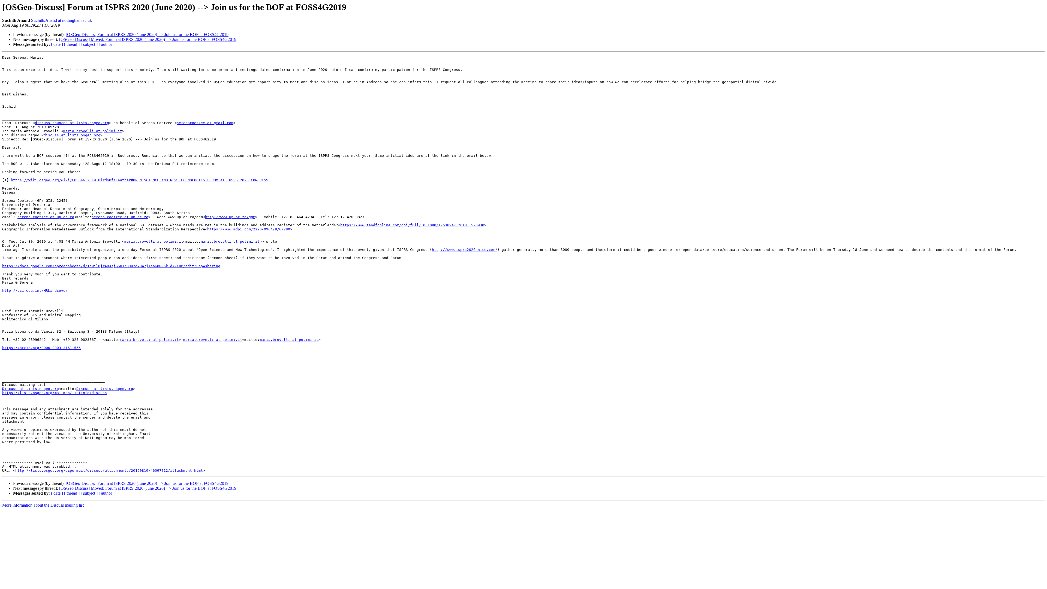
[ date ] (57, 44)
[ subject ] (89, 44)
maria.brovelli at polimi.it (92, 131)
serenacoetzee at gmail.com (205, 123)
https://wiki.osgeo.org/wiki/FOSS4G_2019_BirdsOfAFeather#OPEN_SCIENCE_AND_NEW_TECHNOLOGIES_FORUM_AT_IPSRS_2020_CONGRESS (139, 180)
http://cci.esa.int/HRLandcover (35, 291)
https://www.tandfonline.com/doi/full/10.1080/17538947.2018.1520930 (412, 225)
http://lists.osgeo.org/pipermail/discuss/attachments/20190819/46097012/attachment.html (109, 470)
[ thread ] (72, 44)
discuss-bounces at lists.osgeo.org (72, 123)
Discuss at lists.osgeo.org (30, 389)
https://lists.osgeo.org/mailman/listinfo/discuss (54, 393)
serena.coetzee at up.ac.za (45, 217)
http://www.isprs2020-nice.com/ (464, 250)
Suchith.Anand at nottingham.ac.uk (61, 20)
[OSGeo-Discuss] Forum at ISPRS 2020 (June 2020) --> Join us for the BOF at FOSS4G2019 (147, 34)
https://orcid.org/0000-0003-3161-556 (41, 348)
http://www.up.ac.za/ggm (230, 217)
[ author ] (107, 44)
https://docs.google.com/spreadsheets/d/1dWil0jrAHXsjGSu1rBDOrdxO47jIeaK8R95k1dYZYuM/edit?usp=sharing (111, 266)
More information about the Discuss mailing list (43, 505)
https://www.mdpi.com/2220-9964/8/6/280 (248, 229)
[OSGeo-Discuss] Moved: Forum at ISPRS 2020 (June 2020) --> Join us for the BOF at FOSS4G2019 (147, 39)
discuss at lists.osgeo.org (72, 135)
